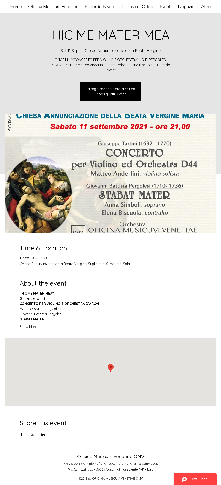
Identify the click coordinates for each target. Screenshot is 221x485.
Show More (28, 327)
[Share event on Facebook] (22, 434)
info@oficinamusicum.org (106, 463)
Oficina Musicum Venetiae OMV (110, 456)
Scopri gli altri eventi (110, 94)
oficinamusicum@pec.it (142, 463)
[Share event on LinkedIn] (43, 434)
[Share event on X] (32, 434)
